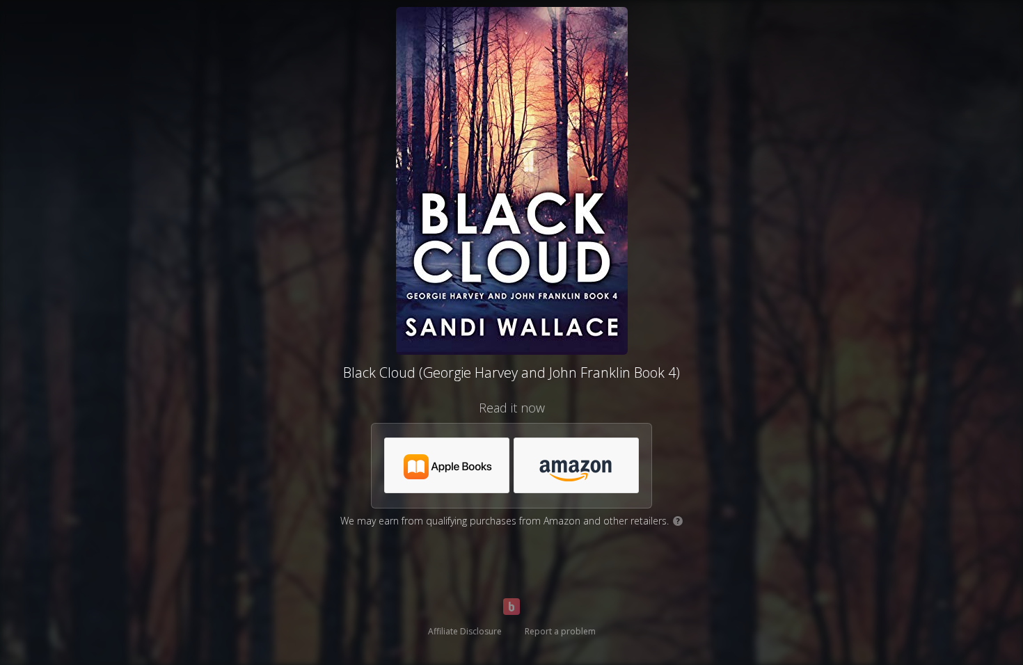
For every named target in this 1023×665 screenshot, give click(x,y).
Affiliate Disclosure (465, 631)
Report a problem (560, 631)
